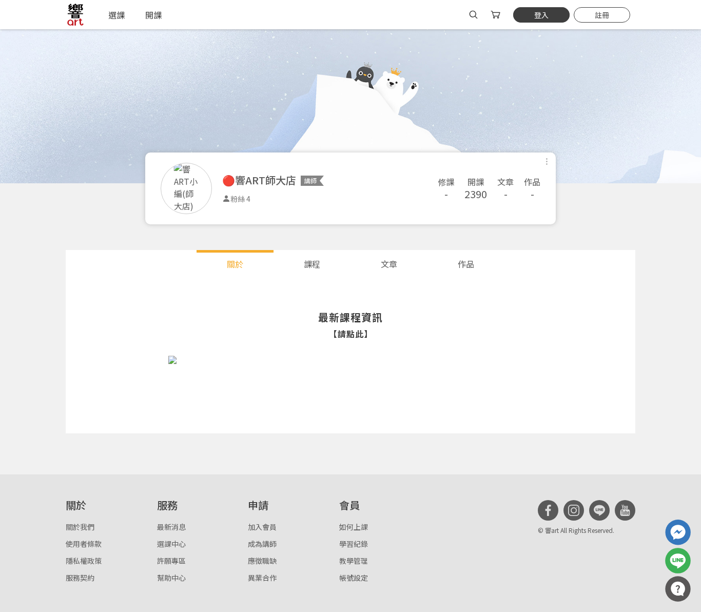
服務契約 (80, 577)
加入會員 (262, 527)
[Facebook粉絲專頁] (548, 510)
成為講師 (262, 544)
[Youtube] (625, 510)
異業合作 (262, 577)
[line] (599, 510)
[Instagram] (573, 510)
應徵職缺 (262, 561)
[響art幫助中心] (678, 589)
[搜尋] (473, 14)
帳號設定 (353, 577)
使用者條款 (84, 544)
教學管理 (353, 561)
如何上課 (353, 527)
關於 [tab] (235, 264)
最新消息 (171, 527)
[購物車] (496, 14)
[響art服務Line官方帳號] (678, 560)
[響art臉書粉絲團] (678, 532)
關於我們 (80, 527)
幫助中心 (171, 577)
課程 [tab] (312, 264)
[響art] (75, 14)
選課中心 (171, 544)
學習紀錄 (353, 544)
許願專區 (171, 561)
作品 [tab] (466, 264)
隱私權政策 (84, 561)
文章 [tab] (389, 264)
